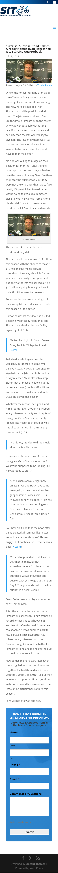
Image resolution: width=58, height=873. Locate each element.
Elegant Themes (35, 864)
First (12, 745)
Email (14, 779)
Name (13, 732)
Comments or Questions (26, 793)
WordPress (36, 868)
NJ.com (17, 546)
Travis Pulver (44, 85)
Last (12, 758)
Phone (15, 764)
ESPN (14, 350)
